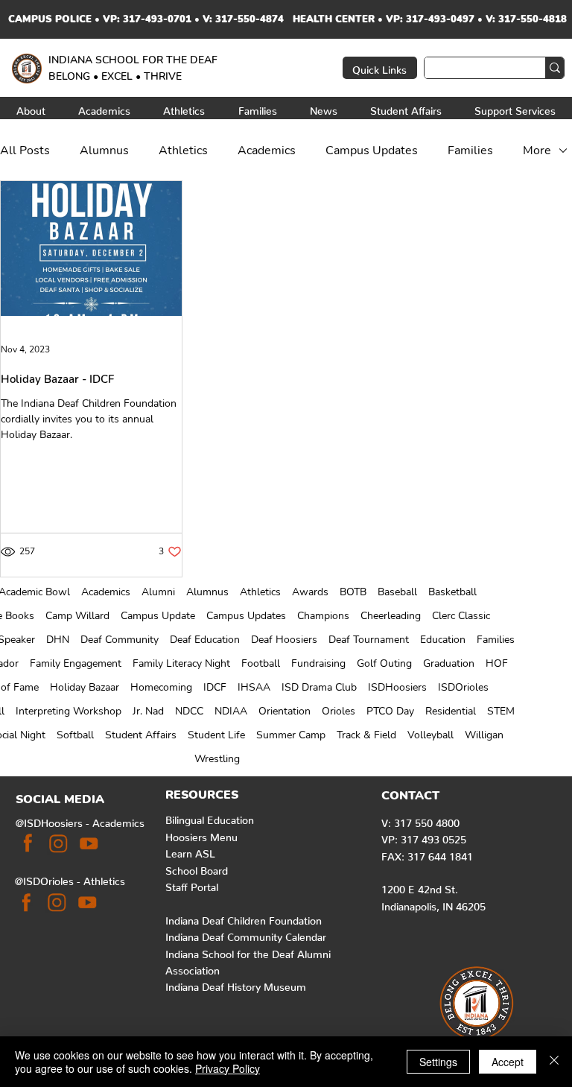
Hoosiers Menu (201, 834)
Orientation (284, 711)
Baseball (397, 592)
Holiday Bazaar (84, 687)
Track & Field (366, 735)
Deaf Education (205, 639)
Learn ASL (190, 851)
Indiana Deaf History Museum (235, 984)
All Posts (25, 150)
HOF (497, 663)
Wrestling (217, 758)
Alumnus (207, 592)
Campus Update (158, 615)
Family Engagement (75, 663)
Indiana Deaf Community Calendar (245, 934)
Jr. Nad (148, 711)
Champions (323, 615)
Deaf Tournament (368, 639)
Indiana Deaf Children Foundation (243, 918)
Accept (508, 1061)
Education (442, 639)
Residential (450, 711)
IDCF (214, 687)
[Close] (554, 1061)
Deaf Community (119, 639)
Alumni (158, 592)
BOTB (353, 592)
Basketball (452, 592)
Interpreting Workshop (68, 711)
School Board (196, 868)
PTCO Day (390, 711)
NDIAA (230, 711)
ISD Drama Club (319, 687)
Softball (75, 735)
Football (260, 663)
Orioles (338, 711)
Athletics (260, 592)
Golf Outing (384, 663)
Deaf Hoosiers (284, 639)
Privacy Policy (227, 1068)
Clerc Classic (461, 615)
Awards (310, 592)
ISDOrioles (463, 687)
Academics (105, 592)
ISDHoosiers (397, 687)
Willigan (484, 735)
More (537, 150)
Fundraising (318, 663)
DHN (57, 639)
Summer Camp (290, 735)
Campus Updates (246, 615)
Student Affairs (141, 735)
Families (496, 639)
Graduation (448, 663)
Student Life (216, 735)
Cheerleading (390, 615)
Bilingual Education (209, 817)
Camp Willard (77, 615)
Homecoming (161, 687)
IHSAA (254, 687)
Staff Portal (191, 884)
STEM (501, 711)
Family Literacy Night (181, 663)
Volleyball (430, 735)
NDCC (189, 711)
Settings (438, 1061)
